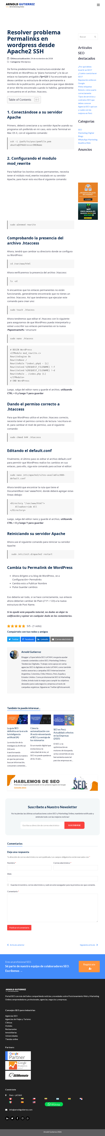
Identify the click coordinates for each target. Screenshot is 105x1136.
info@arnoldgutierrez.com (20, 1109)
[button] (98, 5)
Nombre (11, 863)
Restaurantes (11, 1029)
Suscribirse (74, 825)
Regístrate (89, 964)
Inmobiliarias (11, 1032)
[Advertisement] (52, 17)
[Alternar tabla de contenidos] (35, 99)
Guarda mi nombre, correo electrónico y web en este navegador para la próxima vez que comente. (52, 885)
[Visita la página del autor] (14, 654)
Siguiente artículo (87, 945)
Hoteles (8, 1026)
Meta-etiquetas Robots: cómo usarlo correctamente (87, 89)
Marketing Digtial (86, 133)
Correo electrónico (62, 863)
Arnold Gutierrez (31, 651)
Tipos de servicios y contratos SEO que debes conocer (86, 99)
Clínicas (8, 1022)
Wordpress (26, 62)
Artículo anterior (17, 945)
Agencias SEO (11, 1016)
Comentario (13, 891)
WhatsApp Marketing (87, 139)
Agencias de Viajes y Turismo (18, 1019)
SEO (80, 129)
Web (9, 874)
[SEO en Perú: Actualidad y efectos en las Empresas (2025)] (64, 720)
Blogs (80, 136)
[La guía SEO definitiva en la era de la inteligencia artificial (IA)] (17, 719)
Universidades (11, 1036)
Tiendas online (11, 1039)
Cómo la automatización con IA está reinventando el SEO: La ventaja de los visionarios (40, 734)
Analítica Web (84, 143)
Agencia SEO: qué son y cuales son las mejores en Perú (87, 109)
